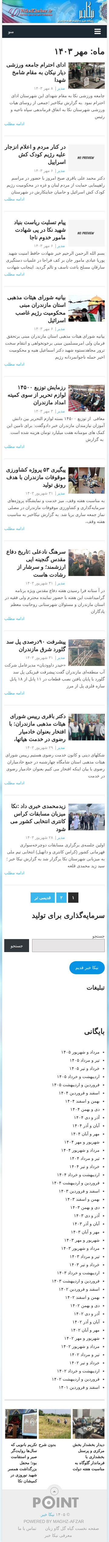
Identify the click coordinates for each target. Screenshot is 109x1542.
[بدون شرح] (55, 1424)
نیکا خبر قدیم (86, 967)
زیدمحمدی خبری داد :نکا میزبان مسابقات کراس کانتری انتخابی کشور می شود (37, 817)
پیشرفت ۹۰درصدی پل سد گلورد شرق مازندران (35, 645)
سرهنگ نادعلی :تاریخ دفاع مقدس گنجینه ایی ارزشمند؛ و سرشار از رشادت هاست (35, 563)
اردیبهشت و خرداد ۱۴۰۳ (78, 1272)
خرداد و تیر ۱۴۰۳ (84, 1264)
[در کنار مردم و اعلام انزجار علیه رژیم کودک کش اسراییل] (86, 157)
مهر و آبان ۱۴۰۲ (85, 1330)
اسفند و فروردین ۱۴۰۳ (79, 1191)
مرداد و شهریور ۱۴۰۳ (80, 1248)
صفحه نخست (87, 1528)
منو (11, 31)
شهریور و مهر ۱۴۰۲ (82, 1338)
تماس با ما (27, 1528)
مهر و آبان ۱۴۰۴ (85, 1133)
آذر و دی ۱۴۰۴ (87, 1117)
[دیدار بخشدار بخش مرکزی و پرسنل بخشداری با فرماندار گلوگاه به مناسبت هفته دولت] (88, 1424)
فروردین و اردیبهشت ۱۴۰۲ (76, 1379)
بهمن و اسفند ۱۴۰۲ (82, 1297)
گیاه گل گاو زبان (59, 1528)
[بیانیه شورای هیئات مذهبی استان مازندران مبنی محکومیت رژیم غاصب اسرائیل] (86, 308)
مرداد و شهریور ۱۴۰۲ (80, 1346)
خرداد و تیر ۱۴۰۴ (84, 1166)
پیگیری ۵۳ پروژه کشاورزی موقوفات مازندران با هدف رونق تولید (35, 477)
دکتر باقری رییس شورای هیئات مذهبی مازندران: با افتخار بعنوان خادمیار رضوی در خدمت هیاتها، (37, 727)
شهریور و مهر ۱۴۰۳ (82, 1240)
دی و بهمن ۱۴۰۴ (85, 1109)
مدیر (61, 88)
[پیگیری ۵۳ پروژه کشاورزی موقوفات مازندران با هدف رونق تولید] (86, 480)
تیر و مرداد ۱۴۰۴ (85, 1158)
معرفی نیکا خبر (58, 1535)
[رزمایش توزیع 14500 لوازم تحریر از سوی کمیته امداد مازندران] (86, 398)
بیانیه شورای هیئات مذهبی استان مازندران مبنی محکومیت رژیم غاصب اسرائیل (36, 308)
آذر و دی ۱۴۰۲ (87, 1313)
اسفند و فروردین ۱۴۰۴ (79, 1092)
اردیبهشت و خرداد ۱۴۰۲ (78, 1370)
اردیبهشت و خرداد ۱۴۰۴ (78, 1174)
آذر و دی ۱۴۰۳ (87, 1215)
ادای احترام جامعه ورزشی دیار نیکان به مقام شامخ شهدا (35, 72)
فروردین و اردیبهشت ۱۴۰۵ (76, 1084)
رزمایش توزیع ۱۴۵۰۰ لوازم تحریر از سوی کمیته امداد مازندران (36, 394)
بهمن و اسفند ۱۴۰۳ (82, 1199)
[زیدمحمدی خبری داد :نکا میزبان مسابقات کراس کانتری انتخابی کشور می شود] (86, 817)
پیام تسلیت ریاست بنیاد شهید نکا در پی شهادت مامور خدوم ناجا (39, 229)
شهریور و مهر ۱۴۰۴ (82, 1142)
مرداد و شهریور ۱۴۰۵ (80, 1052)
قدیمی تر (43, 897)
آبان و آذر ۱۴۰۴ (86, 1125)
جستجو (98, 936)
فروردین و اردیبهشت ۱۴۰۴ (76, 1182)
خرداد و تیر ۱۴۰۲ (84, 1362)
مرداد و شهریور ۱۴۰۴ (80, 1150)
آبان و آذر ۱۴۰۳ (86, 1223)
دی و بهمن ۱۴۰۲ (85, 1305)
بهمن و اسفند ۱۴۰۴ (82, 1101)
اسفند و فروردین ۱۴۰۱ (79, 1387)
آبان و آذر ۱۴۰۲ (86, 1321)
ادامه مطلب (14, 123)
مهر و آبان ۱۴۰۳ (85, 1231)
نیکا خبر (47, 1514)
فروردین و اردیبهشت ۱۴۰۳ (76, 1281)
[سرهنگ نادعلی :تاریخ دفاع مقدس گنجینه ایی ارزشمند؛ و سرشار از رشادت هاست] (86, 562)
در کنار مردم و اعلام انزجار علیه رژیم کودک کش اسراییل (35, 154)
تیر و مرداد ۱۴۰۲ (85, 1354)
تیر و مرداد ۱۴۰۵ (85, 1060)
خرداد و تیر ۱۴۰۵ (84, 1068)
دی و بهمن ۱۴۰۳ (85, 1207)
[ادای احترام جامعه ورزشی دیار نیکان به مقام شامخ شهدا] (86, 75)
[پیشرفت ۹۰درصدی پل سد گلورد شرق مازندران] (86, 652)
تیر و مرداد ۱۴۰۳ (85, 1256)
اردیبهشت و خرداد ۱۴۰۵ (78, 1076)
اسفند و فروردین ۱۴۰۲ (79, 1289)
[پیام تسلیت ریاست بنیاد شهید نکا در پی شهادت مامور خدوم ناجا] (86, 233)
